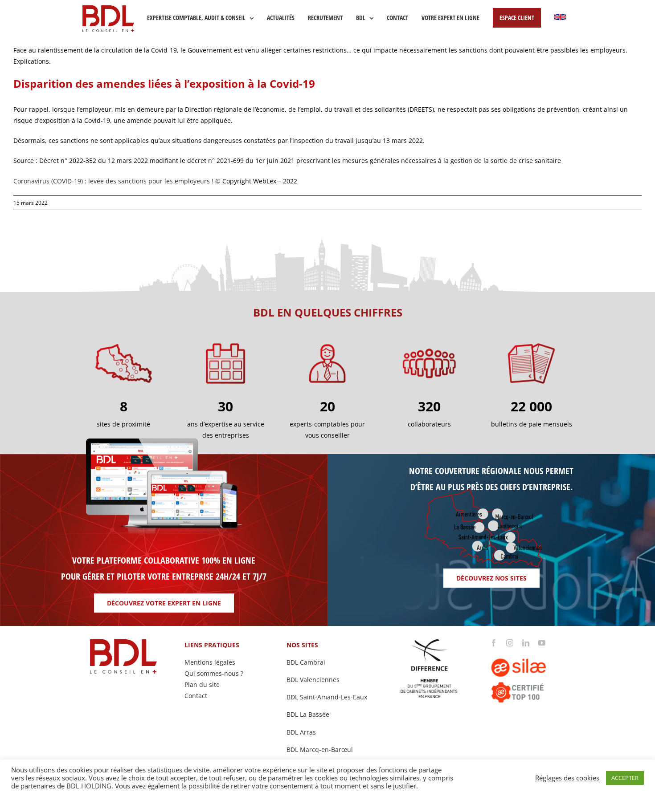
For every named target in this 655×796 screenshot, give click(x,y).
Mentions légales (209, 662)
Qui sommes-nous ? (213, 673)
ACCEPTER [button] (625, 778)
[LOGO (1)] (531, 649)
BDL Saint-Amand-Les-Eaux (327, 697)
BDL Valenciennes (313, 679)
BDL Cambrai (306, 662)
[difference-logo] (429, 642)
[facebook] (493, 642)
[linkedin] (525, 642)
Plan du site (202, 684)
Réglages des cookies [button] (567, 778)
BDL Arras (301, 732)
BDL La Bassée (308, 714)
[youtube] (541, 642)
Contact (195, 695)
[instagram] (509, 642)
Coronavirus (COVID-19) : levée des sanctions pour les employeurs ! (113, 181)
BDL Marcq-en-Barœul (320, 749)
